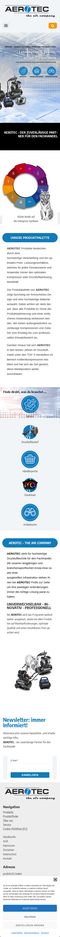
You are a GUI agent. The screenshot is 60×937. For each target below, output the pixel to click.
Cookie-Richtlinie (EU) (15, 829)
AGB (5, 841)
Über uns (8, 820)
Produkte (8, 812)
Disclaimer (8, 850)
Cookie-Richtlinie (16, 933)
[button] (55, 879)
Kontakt (7, 858)
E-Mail (14, 760)
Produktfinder (10, 816)
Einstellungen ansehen (30, 925)
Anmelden (30, 775)
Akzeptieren (30, 908)
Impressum (45, 933)
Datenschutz (9, 854)
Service (7, 825)
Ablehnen (30, 916)
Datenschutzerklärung (31, 933)
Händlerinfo (9, 837)
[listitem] (30, 169)
